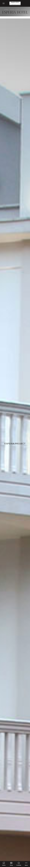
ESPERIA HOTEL (14, 9)
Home (6, 9)
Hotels (23, 9)
